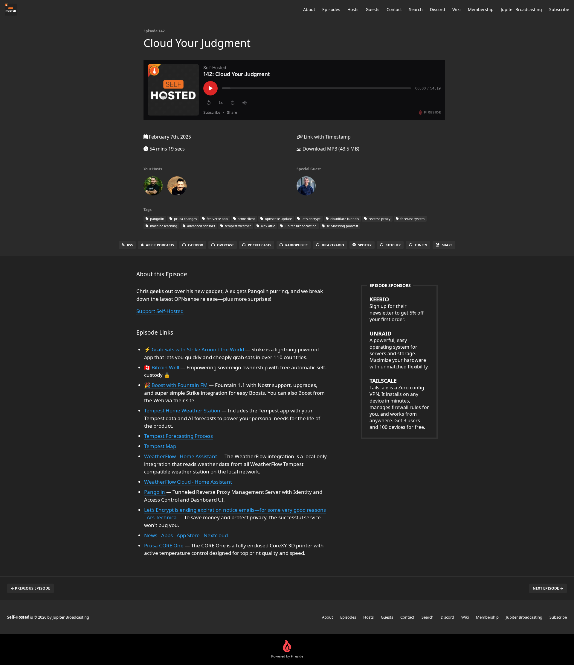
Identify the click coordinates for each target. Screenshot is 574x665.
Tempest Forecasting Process (178, 435)
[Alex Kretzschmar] (153, 187)
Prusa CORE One (164, 545)
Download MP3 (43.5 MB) (330, 148)
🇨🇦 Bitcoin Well (162, 367)
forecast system (412, 218)
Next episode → (548, 588)
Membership (481, 9)
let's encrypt (310, 218)
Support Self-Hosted (160, 311)
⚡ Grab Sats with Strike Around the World (194, 349)
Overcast (225, 245)
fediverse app (217, 218)
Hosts (352, 9)
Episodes (331, 9)
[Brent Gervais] (306, 187)
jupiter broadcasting (300, 226)
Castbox (195, 245)
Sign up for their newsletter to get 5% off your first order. (397, 309)
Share (447, 245)
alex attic (267, 226)
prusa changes (185, 218)
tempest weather (237, 226)
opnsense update (278, 218)
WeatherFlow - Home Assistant (181, 456)
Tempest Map (160, 446)
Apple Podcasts (160, 245)
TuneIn (421, 245)
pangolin (156, 218)
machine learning (163, 226)
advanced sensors (200, 226)
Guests (372, 9)
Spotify (365, 245)
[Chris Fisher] (177, 187)
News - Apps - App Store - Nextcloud (186, 535)
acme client (246, 218)
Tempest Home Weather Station (183, 410)
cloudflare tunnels (344, 218)
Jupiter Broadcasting (521, 9)
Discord (437, 9)
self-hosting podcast (342, 226)
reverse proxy (379, 218)
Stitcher (393, 245)
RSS (130, 245)
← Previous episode (30, 588)
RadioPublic (296, 245)
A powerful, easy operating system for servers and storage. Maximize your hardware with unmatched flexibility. (399, 350)
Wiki (456, 9)
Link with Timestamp (327, 136)
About (309, 9)
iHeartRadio (333, 245)
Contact (394, 9)
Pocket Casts (259, 245)
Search (416, 9)
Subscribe (559, 9)
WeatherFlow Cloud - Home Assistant (188, 481)
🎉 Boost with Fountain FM (176, 385)
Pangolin (155, 491)
